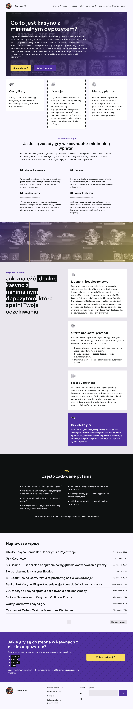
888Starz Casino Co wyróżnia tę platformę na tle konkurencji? (49, 578)
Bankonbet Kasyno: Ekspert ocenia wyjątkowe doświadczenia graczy (54, 584)
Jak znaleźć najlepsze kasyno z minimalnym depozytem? (89, 487)
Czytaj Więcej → (20, 68)
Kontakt (50, 696)
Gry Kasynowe (16, 558)
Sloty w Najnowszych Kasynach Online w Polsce (39, 597)
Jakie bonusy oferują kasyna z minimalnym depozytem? (88, 502)
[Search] (123, 693)
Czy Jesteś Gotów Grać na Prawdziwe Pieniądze (39, 610)
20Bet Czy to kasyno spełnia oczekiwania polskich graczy (46, 591)
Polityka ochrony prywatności (54, 701)
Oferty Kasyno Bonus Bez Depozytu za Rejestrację (41, 552)
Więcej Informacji (45, 68)
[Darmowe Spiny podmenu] (126, 6)
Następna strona (118, 622)
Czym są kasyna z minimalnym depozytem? (42, 486)
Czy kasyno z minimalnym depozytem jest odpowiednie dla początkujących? (40, 492)
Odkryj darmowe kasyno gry (25, 604)
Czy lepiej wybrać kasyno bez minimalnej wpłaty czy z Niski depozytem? (40, 507)
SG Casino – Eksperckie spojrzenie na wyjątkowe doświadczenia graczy (56, 565)
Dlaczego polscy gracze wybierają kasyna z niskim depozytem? (88, 495)
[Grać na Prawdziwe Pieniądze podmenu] (78, 6)
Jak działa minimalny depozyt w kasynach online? (40, 499)
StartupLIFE (20, 6)
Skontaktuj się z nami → (88, 516)
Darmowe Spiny (54, 691)
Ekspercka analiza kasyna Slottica (29, 571)
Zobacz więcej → (105, 657)
